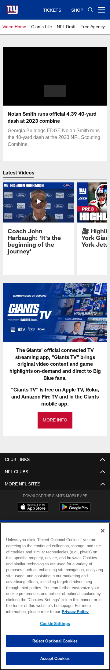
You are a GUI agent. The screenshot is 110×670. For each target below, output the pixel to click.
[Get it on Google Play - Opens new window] (75, 510)
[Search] (90, 10)
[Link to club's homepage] (12, 7)
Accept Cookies (55, 658)
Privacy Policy (75, 611)
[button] (55, 91)
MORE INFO (55, 420)
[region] (55, 596)
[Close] (102, 530)
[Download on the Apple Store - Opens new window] (33, 508)
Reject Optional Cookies (55, 640)
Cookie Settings (55, 623)
